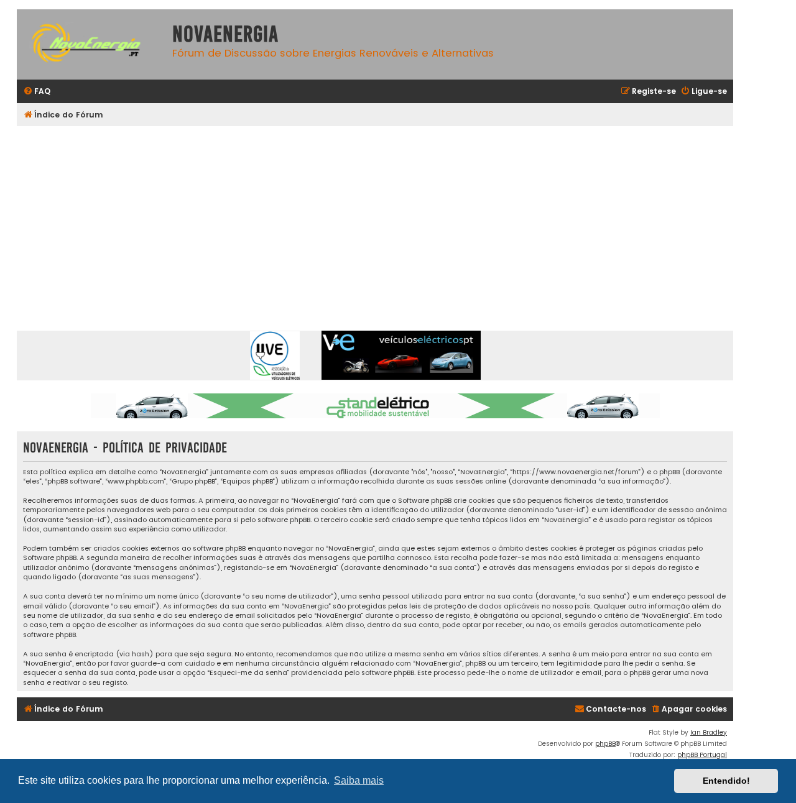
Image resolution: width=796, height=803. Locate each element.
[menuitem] (36, 91)
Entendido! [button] (726, 781)
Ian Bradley (708, 732)
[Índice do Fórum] (91, 44)
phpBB (605, 743)
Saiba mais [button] (359, 780)
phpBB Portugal (702, 754)
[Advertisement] (390, 219)
